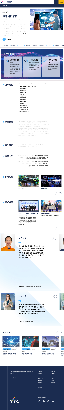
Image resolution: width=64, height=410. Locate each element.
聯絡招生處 (53, 371)
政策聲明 (52, 380)
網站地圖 (52, 376)
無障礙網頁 (53, 382)
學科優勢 (6, 45)
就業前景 (20, 45)
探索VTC (40, 382)
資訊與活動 (40, 378)
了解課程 (40, 371)
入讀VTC (40, 373)
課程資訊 (8, 39)
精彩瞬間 (50, 45)
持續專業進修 (41, 385)
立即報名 (61, 2)
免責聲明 (52, 378)
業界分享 (57, 45)
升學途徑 (13, 45)
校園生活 (40, 380)
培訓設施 (42, 45)
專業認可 (28, 45)
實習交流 (35, 45)
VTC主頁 (40, 387)
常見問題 (52, 385)
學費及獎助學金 (41, 376)
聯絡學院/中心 (53, 373)
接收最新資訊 (15, 378)
